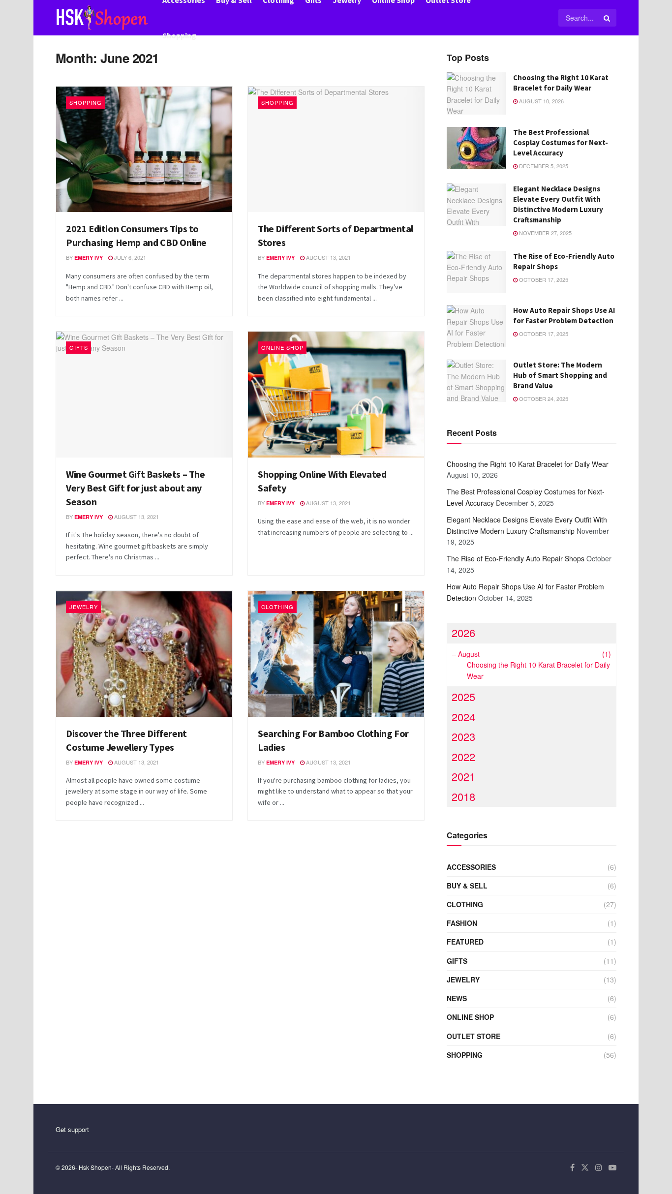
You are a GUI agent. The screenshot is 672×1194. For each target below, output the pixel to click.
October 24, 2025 (543, 398)
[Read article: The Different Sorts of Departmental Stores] (336, 150)
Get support (72, 1129)
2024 (463, 716)
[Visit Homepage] (102, 17)
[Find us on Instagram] (598, 1167)
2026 (463, 632)
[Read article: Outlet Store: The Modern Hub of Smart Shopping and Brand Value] (476, 381)
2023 (463, 736)
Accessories (471, 867)
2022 (463, 756)
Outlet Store (473, 1036)
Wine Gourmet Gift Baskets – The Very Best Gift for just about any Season (135, 488)
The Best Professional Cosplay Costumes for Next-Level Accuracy (560, 142)
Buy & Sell (467, 885)
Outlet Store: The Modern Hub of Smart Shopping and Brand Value (560, 375)
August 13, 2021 (328, 257)
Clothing (277, 607)
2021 (463, 776)
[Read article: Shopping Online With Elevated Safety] (336, 395)
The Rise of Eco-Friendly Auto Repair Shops (515, 558)
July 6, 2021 (129, 257)
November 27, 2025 (545, 233)
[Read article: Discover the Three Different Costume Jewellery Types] (144, 654)
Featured (465, 942)
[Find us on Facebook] (572, 1167)
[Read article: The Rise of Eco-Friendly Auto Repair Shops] (476, 272)
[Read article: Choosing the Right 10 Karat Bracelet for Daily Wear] (476, 93)
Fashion (462, 923)
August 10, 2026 (541, 101)
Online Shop (282, 347)
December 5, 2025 (543, 166)
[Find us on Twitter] (585, 1167)
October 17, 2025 (543, 279)
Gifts (78, 347)
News (457, 998)
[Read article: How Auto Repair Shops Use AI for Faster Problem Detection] (476, 326)
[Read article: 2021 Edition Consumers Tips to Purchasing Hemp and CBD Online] (144, 150)
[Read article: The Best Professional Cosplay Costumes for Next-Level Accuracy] (476, 148)
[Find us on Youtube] (612, 1167)
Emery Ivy (88, 257)
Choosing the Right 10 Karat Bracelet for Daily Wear (528, 464)
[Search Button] (607, 18)
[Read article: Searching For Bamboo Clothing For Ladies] (336, 654)
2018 (463, 796)
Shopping (179, 35)
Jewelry (83, 607)
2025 (463, 696)
